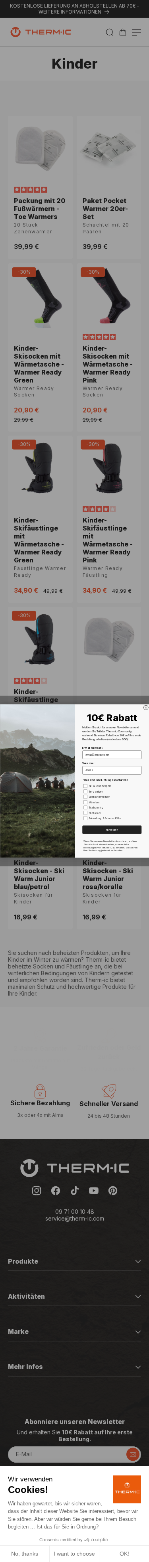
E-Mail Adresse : (92, 747)
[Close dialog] (145, 707)
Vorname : (88, 763)
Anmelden (111, 829)
